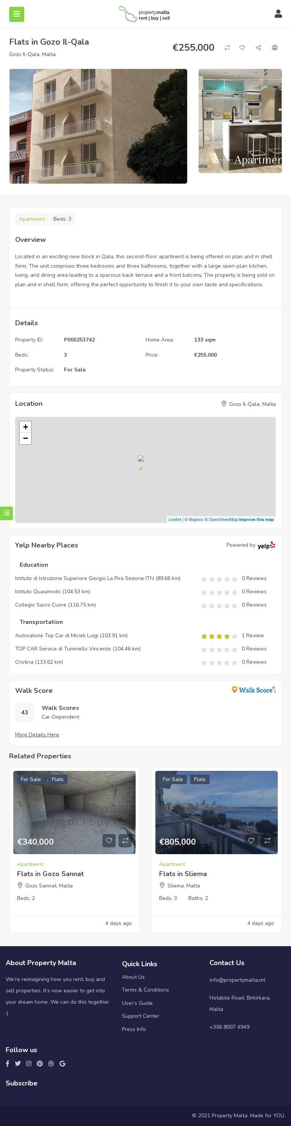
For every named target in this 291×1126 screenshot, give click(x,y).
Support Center (140, 1016)
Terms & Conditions (145, 989)
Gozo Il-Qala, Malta (32, 54)
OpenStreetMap (223, 519)
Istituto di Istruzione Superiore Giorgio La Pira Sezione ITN (84, 578)
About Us (133, 977)
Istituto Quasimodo (38, 591)
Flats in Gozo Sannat (50, 873)
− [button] (25, 438)
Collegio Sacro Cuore (40, 604)
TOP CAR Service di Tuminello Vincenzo (63, 648)
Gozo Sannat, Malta (49, 885)
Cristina (24, 662)
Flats (58, 779)
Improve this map (256, 519)
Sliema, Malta (183, 885)
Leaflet (175, 519)
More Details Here (37, 734)
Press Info (134, 1029)
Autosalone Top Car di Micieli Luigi (56, 635)
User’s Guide (137, 1003)
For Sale (75, 369)
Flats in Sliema (183, 873)
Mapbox (196, 519)
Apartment (32, 219)
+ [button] (25, 427)
